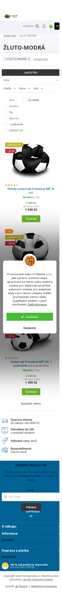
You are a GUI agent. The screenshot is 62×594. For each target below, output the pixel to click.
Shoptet (23, 586)
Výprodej (14, 118)
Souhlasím (32, 317)
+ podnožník (16, 124)
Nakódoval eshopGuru (44, 586)
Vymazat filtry (40, 59)
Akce (11, 100)
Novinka (13, 106)
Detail (32, 218)
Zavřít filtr (31, 72)
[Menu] (57, 26)
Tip (11, 112)
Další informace (37, 304)
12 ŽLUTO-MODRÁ (16, 58)
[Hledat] (37, 26)
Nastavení (29, 327)
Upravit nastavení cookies (38, 579)
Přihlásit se (31, 508)
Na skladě (33, 100)
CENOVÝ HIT (16, 130)
